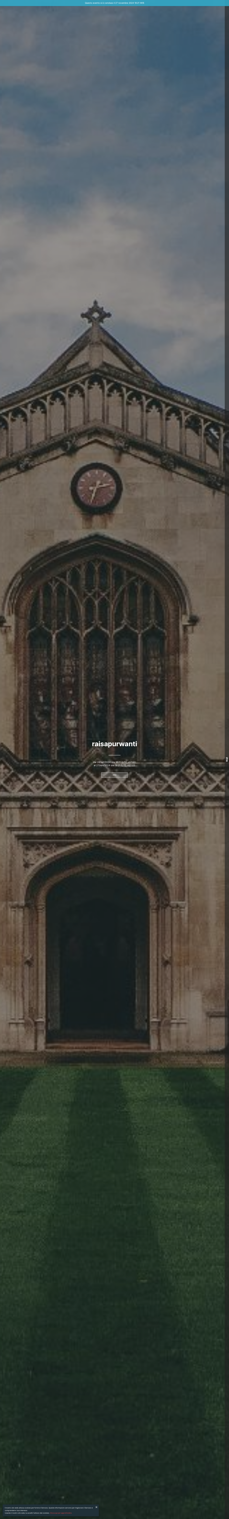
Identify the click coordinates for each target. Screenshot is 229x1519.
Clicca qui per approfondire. (61, 1513)
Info (114, 775)
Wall (227, 759)
